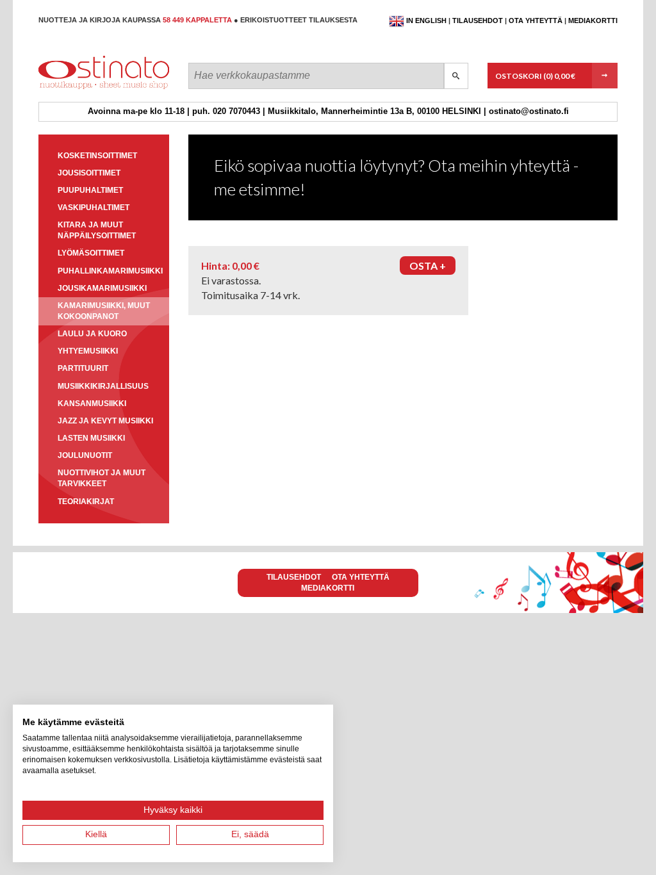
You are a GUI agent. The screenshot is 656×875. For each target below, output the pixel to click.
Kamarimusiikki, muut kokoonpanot (104, 311)
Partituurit (83, 368)
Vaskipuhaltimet (93, 207)
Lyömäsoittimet (91, 253)
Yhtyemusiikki (88, 351)
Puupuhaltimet (90, 190)
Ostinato (96, 88)
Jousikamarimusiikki (102, 288)
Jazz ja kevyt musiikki (105, 420)
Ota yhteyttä (535, 20)
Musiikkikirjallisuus (103, 386)
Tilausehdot (477, 20)
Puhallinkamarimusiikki (110, 270)
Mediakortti (593, 20)
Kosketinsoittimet (97, 155)
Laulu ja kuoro (92, 333)
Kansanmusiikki (92, 403)
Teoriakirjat (86, 501)
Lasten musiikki (91, 438)
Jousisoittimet (89, 172)
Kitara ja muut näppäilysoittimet (97, 230)
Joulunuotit (85, 455)
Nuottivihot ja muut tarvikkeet (101, 478)
